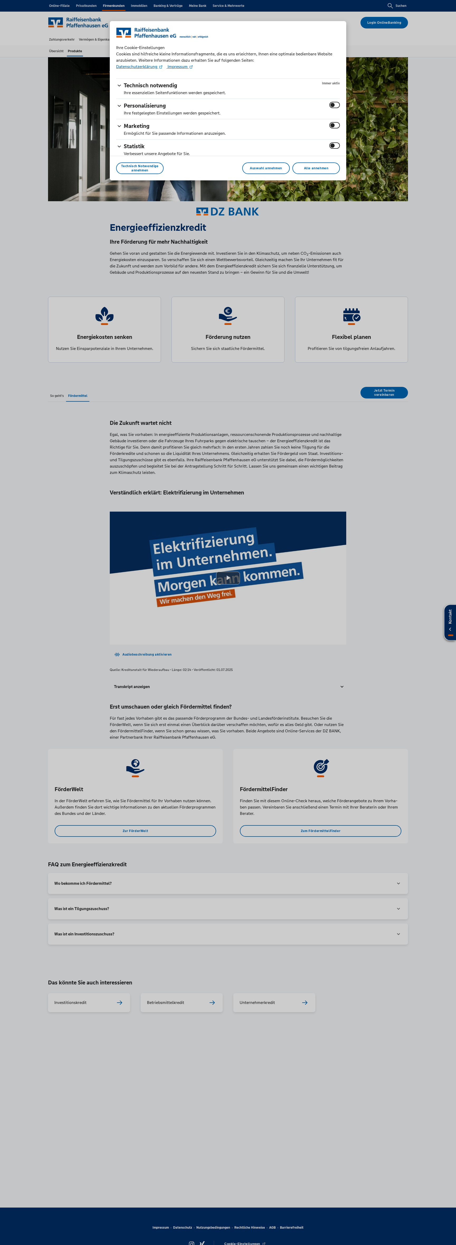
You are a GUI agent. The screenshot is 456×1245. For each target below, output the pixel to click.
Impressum (178, 66)
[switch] (334, 105)
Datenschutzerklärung (137, 66)
